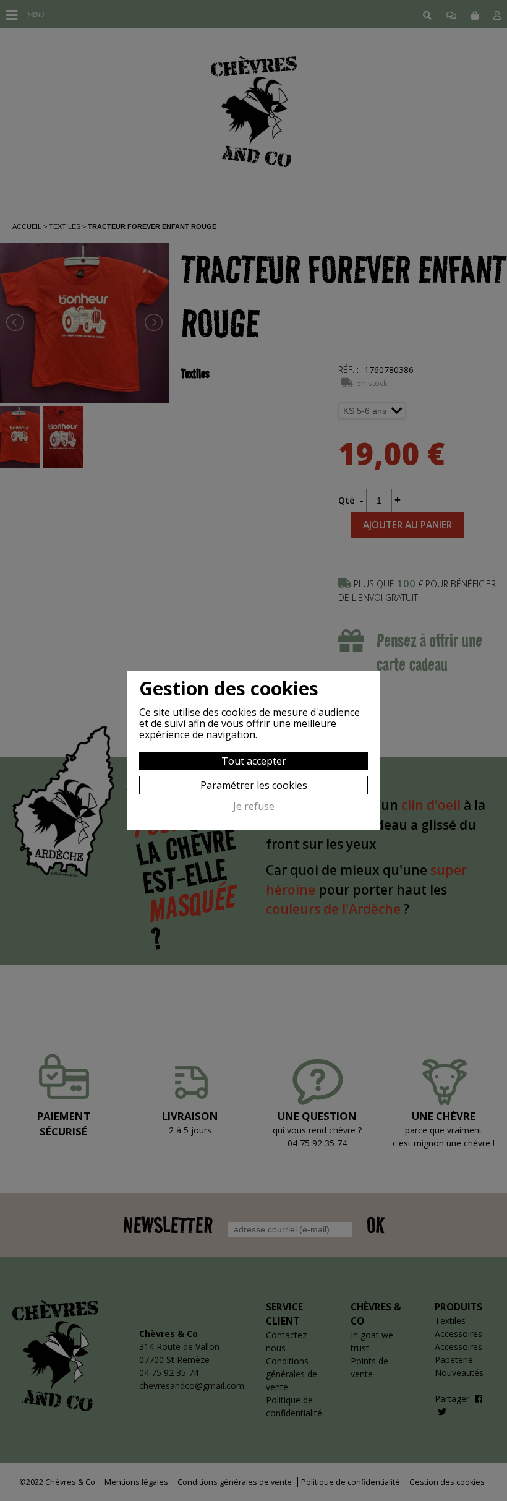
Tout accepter (253, 761)
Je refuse (254, 807)
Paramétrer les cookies (253, 785)
